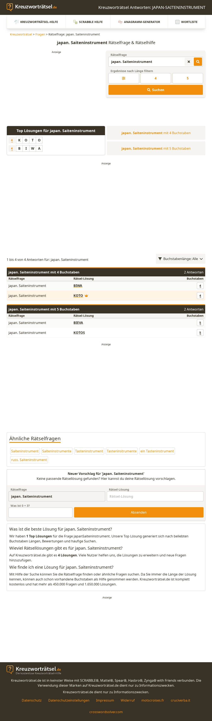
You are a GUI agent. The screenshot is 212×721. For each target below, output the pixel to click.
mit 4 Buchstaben (156, 133)
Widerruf (128, 700)
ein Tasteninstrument (157, 451)
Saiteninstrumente (56, 451)
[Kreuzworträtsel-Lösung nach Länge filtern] (123, 78)
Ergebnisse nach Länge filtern (132, 71)
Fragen (40, 34)
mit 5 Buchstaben (156, 148)
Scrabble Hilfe (91, 22)
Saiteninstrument (25, 451)
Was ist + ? (20, 506)
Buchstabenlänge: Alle (180, 258)
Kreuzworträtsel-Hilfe (39, 22)
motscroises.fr (152, 700)
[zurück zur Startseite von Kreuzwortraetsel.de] (34, 7)
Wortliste (189, 22)
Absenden (139, 512)
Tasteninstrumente (122, 451)
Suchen (158, 90)
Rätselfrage (119, 55)
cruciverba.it (180, 700)
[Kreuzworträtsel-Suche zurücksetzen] (189, 62)
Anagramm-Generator (142, 22)
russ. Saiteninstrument (29, 459)
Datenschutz (32, 700)
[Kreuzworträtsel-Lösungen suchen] (198, 62)
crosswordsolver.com (106, 712)
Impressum (105, 700)
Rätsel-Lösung (119, 489)
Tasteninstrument (89, 451)
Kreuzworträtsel (21, 34)
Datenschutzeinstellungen (68, 700)
